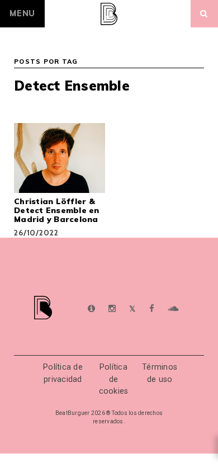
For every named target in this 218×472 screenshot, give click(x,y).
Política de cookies (114, 379)
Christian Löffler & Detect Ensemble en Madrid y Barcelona (56, 210)
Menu (22, 13)
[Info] (91, 309)
